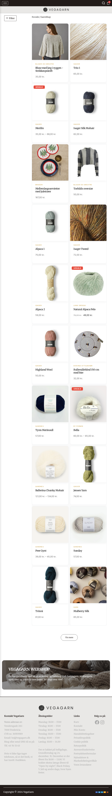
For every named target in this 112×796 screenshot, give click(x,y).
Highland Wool (44, 369)
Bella (76, 430)
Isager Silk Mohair (83, 128)
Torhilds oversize (83, 188)
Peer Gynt (40, 550)
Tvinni (39, 611)
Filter (12, 18)
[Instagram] (102, 722)
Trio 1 (76, 67)
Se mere (50, 42)
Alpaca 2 (40, 309)
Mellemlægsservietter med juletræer (47, 190)
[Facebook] (97, 722)
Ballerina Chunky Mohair (49, 490)
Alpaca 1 (40, 248)
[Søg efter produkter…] (103, 3)
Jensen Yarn (80, 490)
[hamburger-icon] (5, 3)
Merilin (39, 128)
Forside (35, 17)
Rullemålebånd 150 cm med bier (86, 371)
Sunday (77, 550)
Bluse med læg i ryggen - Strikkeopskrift (49, 69)
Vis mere (69, 637)
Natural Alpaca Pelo (84, 309)
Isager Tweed (80, 248)
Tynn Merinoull (44, 430)
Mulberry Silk (81, 611)
